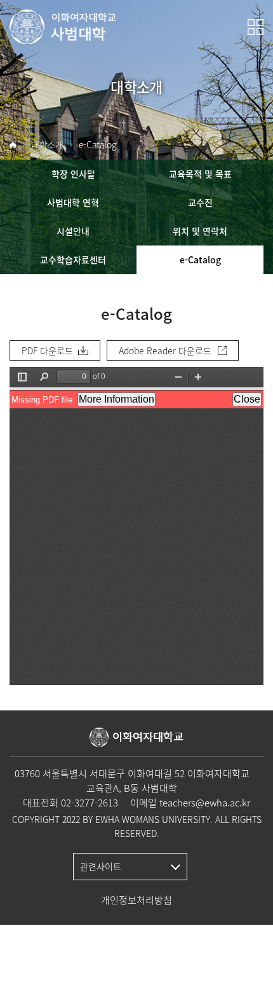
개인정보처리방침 (136, 900)
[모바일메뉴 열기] (255, 27)
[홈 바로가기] (13, 145)
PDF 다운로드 (47, 350)
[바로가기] (63, 27)
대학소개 (47, 145)
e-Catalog (98, 145)
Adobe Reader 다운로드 (165, 350)
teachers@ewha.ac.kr (204, 803)
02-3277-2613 (89, 803)
